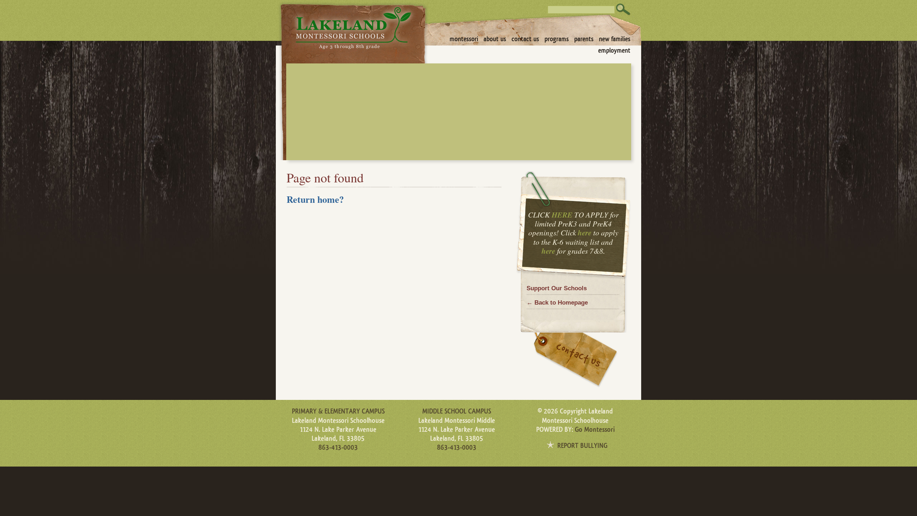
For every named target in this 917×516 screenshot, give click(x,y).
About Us (495, 39)
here (584, 232)
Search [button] (623, 9)
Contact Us (525, 39)
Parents (584, 39)
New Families (614, 39)
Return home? (315, 199)
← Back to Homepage (557, 302)
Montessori (464, 39)
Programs (556, 39)
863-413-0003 (338, 447)
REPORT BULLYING (582, 445)
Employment (614, 50)
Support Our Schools (557, 288)
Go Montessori (595, 429)
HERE (562, 214)
